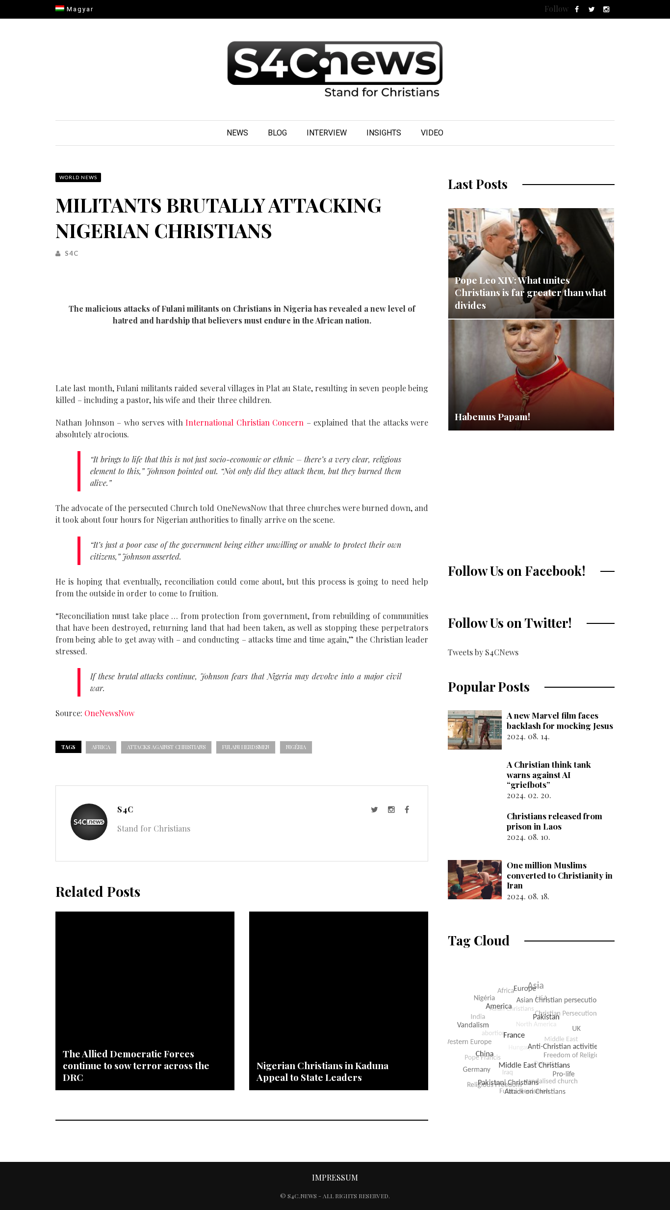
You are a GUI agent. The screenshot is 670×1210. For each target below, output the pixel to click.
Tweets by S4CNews (483, 652)
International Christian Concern (244, 422)
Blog (277, 132)
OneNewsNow (109, 713)
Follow (556, 8)
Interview (327, 132)
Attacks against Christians (166, 747)
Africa (101, 747)
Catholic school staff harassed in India (526, 522)
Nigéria (296, 747)
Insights (383, 132)
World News (78, 177)
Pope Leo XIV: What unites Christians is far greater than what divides (530, 292)
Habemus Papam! (492, 416)
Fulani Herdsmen (245, 747)
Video (432, 132)
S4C (71, 253)
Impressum (335, 1177)
